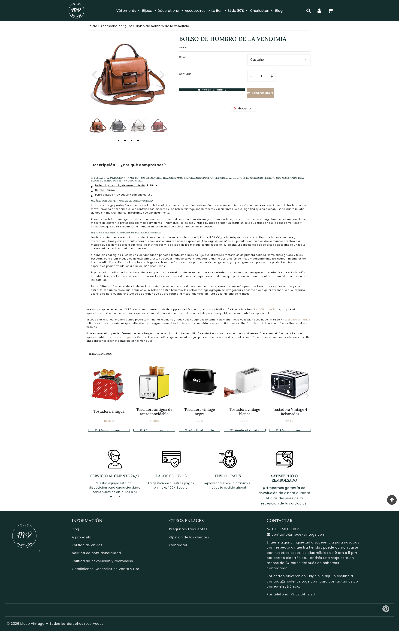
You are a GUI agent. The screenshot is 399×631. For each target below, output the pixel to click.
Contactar (178, 545)
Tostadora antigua (109, 411)
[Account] (319, 10)
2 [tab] (125, 140)
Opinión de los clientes (189, 537)
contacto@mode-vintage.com (299, 534)
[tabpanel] (98, 125)
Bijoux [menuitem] (147, 10)
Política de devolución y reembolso (102, 561)
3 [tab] (131, 140)
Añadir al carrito (156, 430)
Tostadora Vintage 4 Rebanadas (290, 411)
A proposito (82, 537)
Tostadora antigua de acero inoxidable (154, 411)
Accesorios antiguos (116, 26)
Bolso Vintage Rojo (266, 309)
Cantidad (185, 74)
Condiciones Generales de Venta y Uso (105, 569)
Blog (75, 529)
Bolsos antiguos (124, 337)
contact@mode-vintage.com (292, 581)
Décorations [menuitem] (168, 10)
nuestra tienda (307, 547)
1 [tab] (118, 140)
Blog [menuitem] (279, 10)
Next (162, 74)
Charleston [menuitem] (259, 10)
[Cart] (330, 10)
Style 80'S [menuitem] (236, 10)
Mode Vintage (32, 623)
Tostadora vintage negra (199, 411)
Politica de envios (87, 545)
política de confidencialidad (96, 553)
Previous (94, 74)
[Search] (308, 10)
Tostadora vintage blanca (245, 411)
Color (182, 57)
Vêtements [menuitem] (126, 10)
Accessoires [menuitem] (195, 10)
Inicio (93, 26)
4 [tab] (138, 140)
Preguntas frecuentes (188, 529)
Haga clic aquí (320, 576)
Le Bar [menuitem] (217, 10)
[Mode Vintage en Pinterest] (386, 610)
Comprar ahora (263, 93)
